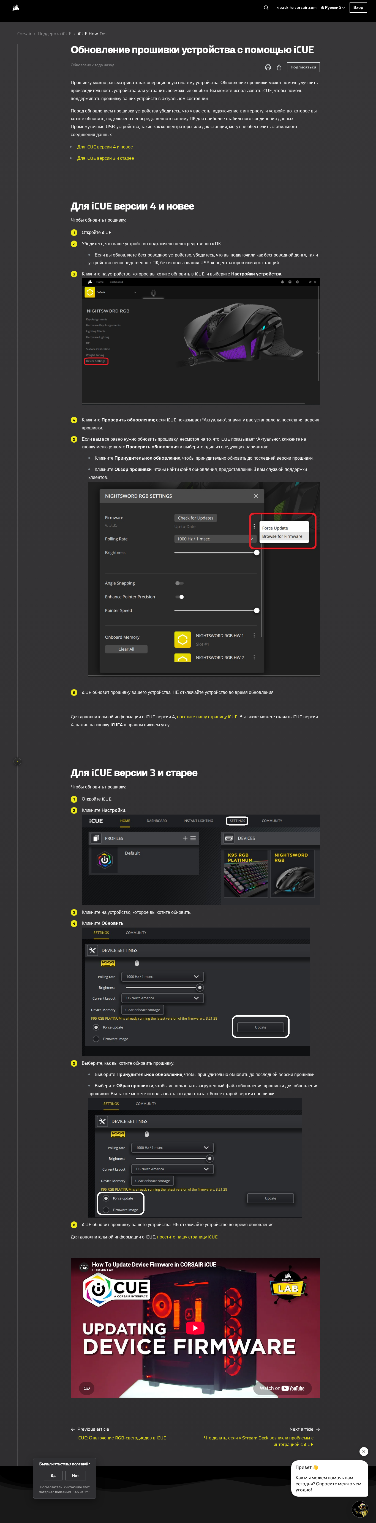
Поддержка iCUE (55, 33)
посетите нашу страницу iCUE (207, 716)
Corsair (24, 33)
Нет (75, 1475)
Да (53, 1475)
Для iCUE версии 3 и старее (105, 158)
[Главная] (16, 8)
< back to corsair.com (297, 7)
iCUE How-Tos (92, 33)
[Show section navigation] (17, 761)
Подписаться (303, 67)
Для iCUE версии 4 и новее (105, 147)
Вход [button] (358, 7)
